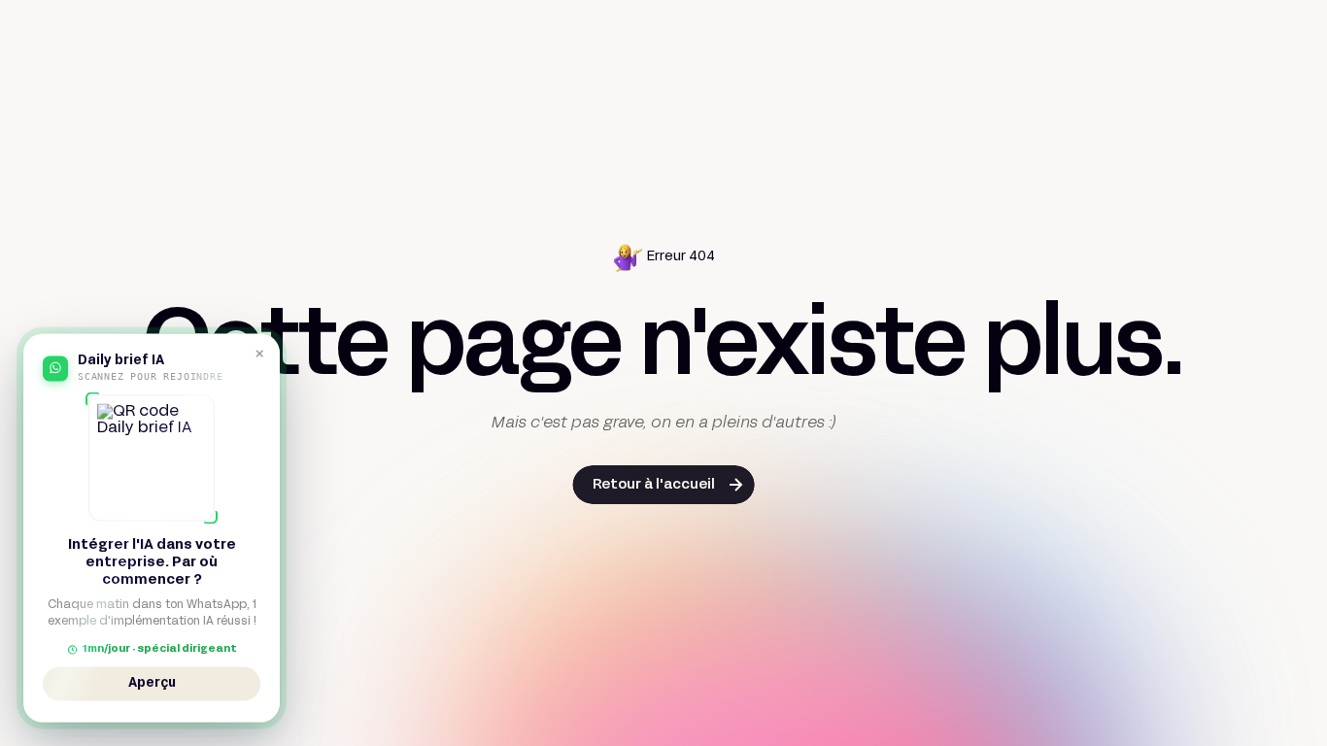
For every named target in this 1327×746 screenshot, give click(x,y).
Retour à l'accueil (654, 485)
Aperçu (152, 682)
